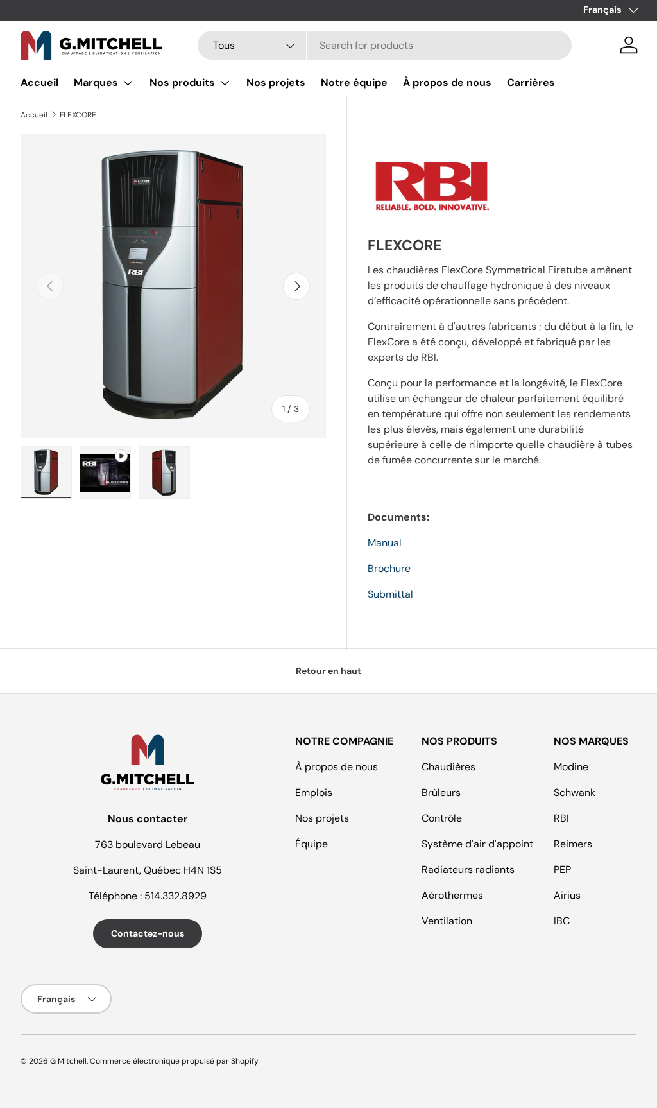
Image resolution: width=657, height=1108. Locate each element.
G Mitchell (68, 1061)
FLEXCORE (78, 115)
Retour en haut (328, 671)
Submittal (390, 594)
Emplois (313, 792)
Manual (385, 543)
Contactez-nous (147, 933)
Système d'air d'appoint (477, 844)
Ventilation (447, 921)
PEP (562, 869)
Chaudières (448, 767)
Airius (567, 895)
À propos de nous (447, 82)
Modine (571, 767)
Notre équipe (354, 82)
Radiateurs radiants (468, 869)
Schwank (574, 792)
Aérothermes (452, 895)
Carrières (531, 82)
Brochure (389, 568)
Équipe (311, 844)
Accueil (39, 82)
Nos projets (275, 82)
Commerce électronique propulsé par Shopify (174, 1061)
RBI (561, 818)
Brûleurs (441, 792)
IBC (562, 921)
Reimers (573, 844)
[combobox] (385, 45)
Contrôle (442, 818)
